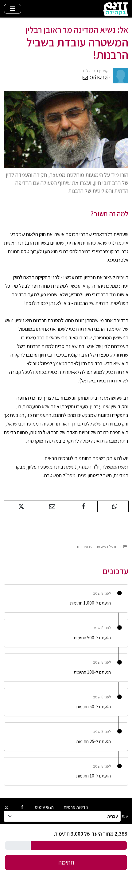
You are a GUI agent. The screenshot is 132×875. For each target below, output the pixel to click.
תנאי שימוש (44, 807)
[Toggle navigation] (12, 9)
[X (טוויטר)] (7, 807)
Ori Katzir (99, 77)
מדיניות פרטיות (76, 807)
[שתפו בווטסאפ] (113, 506)
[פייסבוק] (22, 807)
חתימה (66, 862)
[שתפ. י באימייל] (51, 506)
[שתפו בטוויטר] (19, 506)
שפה (124, 816)
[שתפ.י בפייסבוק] (82, 506)
